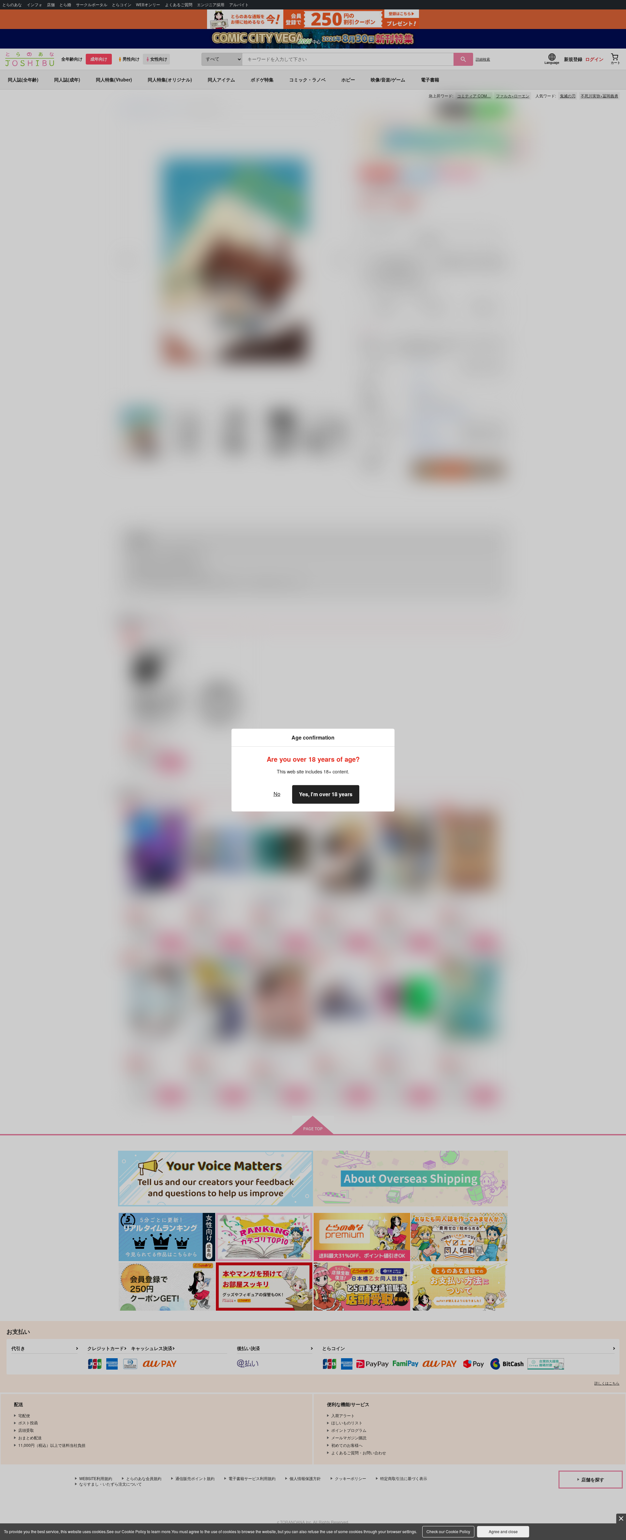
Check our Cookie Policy (448, 1531)
